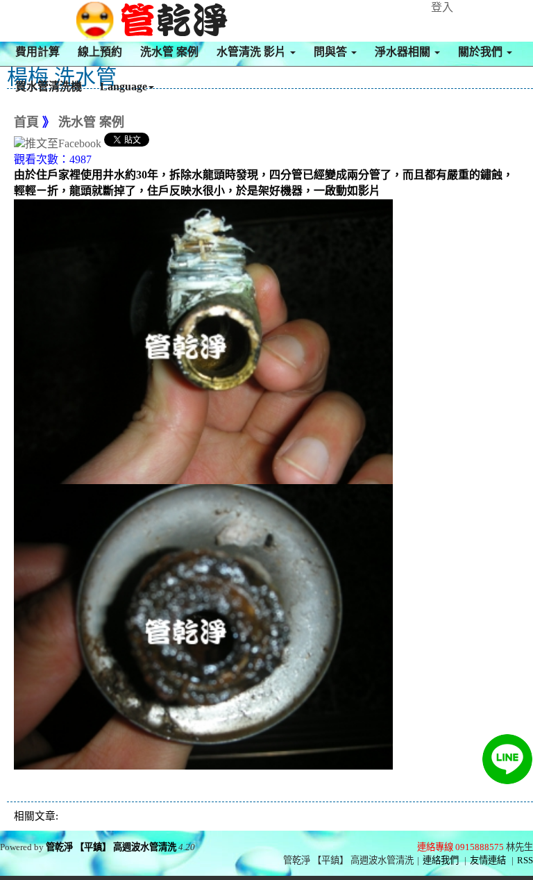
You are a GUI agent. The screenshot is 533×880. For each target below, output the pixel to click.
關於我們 (481, 52)
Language (123, 86)
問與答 (332, 52)
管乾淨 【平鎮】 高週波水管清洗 (111, 847)
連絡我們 (441, 860)
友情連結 (488, 860)
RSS (525, 860)
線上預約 (100, 52)
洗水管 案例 (169, 52)
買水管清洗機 (48, 86)
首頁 (26, 122)
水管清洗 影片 (253, 52)
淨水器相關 (404, 52)
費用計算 (37, 52)
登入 (442, 7)
